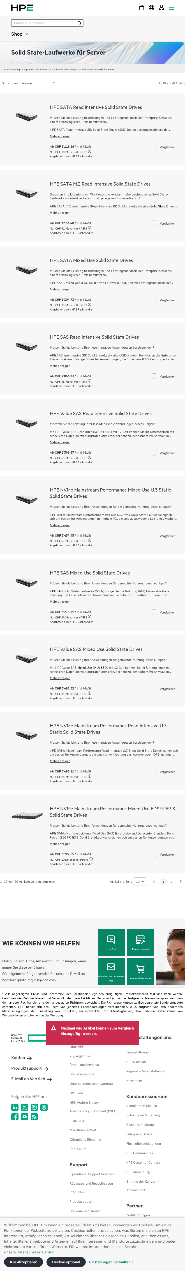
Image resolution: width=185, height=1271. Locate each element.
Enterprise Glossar (140, 1134)
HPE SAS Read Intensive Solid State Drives (94, 336)
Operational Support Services (92, 1174)
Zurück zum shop (11, 69)
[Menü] (171, 7)
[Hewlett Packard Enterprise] (22, 7)
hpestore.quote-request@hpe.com (29, 979)
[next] (180, 881)
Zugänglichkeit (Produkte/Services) (84, 1060)
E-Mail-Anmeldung (140, 1125)
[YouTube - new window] (24, 1116)
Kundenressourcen (146, 1096)
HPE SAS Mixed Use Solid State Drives (90, 572)
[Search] (79, 23)
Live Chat (111, 949)
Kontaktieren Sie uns (141, 1106)
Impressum (78, 1149)
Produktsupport (140, 949)
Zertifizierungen (138, 1215)
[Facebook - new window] (14, 1116)
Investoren (77, 1121)
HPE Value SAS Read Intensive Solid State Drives (101, 413)
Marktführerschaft (83, 1130)
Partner (134, 1206)
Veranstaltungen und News (149, 1040)
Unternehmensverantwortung (91, 1084)
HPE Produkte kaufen (141, 978)
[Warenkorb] (141, 7)
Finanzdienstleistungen (143, 1144)
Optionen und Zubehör (36, 69)
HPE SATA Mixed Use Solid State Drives (91, 260)
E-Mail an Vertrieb (28, 1078)
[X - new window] (24, 1107)
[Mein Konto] (161, 7)
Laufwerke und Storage (64, 69)
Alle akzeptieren (23, 1262)
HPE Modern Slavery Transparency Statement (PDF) (92, 1107)
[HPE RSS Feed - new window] (34, 1116)
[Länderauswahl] (151, 7)
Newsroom (134, 1081)
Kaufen (18, 1057)
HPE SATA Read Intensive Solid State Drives (96, 107)
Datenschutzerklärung (36, 1252)
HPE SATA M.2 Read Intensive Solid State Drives (100, 183)
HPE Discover (136, 1062)
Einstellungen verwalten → (111, 1262)
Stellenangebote (82, 1074)
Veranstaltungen (138, 1052)
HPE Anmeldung (138, 1172)
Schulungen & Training (143, 1115)
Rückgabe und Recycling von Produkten (91, 1187)
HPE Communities (139, 1153)
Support (79, 1165)
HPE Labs (76, 1093)
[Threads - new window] (44, 1107)
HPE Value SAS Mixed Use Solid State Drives (96, 649)
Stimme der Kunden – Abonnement (142, 1185)
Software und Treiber (85, 1211)
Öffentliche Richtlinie (85, 1140)
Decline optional (66, 1262)
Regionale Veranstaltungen (146, 1071)
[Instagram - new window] (34, 1107)
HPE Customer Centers (143, 1163)
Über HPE (77, 1047)
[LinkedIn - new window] (14, 1107)
